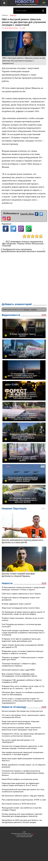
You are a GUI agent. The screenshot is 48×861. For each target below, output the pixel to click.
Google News (27, 213)
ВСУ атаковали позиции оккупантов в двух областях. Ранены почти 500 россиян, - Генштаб (23, 244)
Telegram (26, 309)
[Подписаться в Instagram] (4, 218)
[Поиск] (43, 11)
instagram (34, 309)
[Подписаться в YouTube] (9, 218)
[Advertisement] (24, 277)
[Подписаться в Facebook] (37, 213)
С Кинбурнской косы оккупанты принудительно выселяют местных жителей (23, 250)
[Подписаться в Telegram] (41, 213)
